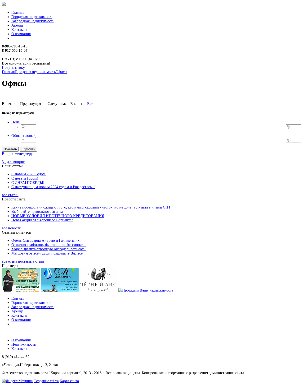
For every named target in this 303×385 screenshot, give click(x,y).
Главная (17, 12)
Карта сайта (69, 381)
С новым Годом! (24, 178)
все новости (11, 228)
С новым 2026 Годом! (28, 174)
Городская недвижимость (31, 17)
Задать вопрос (13, 162)
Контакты (19, 30)
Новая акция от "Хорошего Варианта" (42, 220)
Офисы (61, 72)
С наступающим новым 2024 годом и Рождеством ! (53, 187)
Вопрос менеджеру (17, 154)
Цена (15, 122)
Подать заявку (13, 67)
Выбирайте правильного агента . (38, 211)
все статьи (10, 195)
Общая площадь (24, 136)
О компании (21, 34)
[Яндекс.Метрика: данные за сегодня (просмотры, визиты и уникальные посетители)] (17, 381)
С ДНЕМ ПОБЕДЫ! (27, 183)
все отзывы (11, 261)
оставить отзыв (32, 261)
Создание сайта (46, 381)
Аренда (17, 25)
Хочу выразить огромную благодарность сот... (48, 249)
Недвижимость (23, 344)
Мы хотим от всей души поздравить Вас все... (48, 253)
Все (90, 104)
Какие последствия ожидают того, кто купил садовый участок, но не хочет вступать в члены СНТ (91, 207)
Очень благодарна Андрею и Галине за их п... (48, 240)
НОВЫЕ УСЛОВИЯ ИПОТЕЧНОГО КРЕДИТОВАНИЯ (57, 216)
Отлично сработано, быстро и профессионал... (48, 245)
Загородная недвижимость (32, 21)
